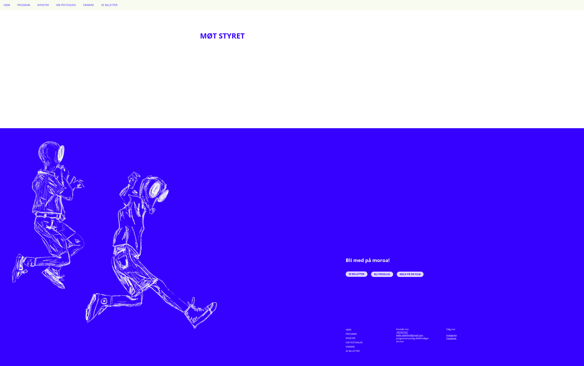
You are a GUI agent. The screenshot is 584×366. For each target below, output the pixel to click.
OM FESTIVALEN (354, 342)
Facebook (451, 338)
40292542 (402, 332)
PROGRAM (351, 333)
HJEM (348, 329)
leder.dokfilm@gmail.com (409, 335)
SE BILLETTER (353, 350)
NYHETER (350, 338)
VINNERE (350, 346)
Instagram (451, 335)
